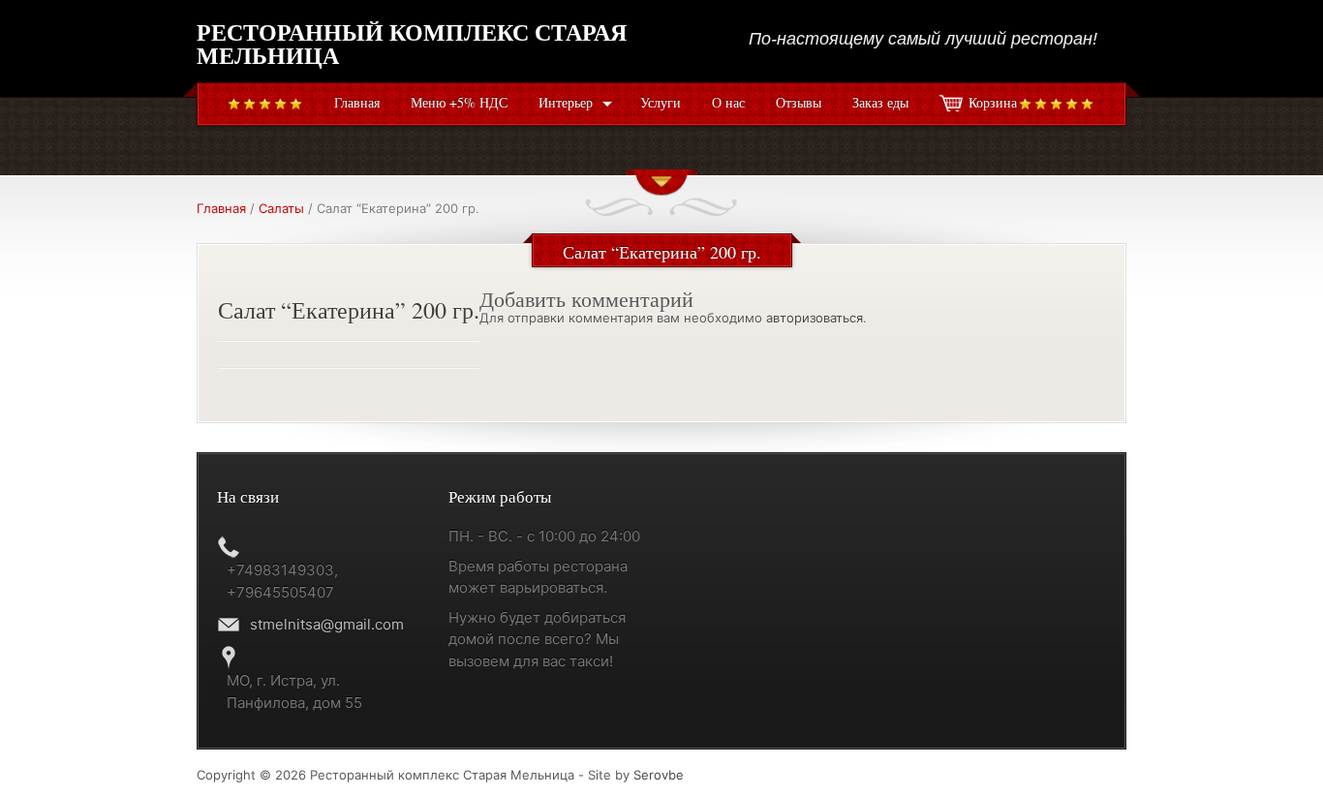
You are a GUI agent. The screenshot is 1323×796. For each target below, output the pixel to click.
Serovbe (658, 774)
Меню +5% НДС (459, 102)
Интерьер (565, 102)
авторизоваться (814, 317)
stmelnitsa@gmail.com (327, 624)
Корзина (993, 102)
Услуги (660, 102)
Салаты (281, 208)
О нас (728, 102)
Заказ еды (880, 102)
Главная (357, 102)
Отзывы (798, 102)
